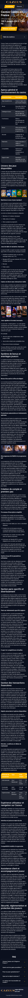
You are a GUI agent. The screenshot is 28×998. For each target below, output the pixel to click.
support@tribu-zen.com (19, 990)
